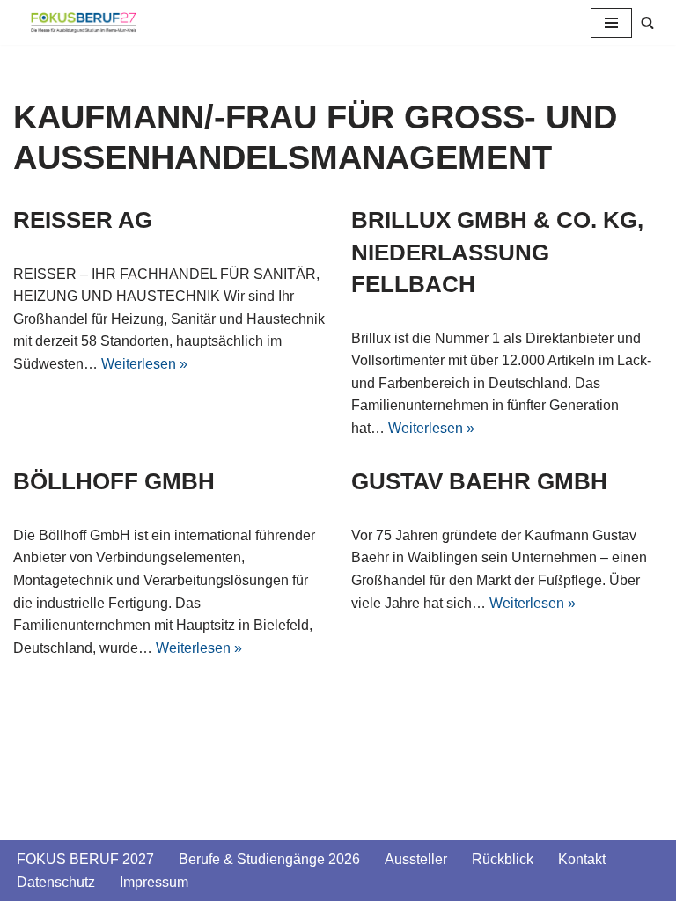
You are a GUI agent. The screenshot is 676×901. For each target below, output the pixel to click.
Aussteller (416, 859)
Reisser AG (82, 220)
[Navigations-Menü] (611, 23)
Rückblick (502, 859)
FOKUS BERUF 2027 (85, 859)
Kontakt (582, 859)
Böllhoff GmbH (114, 481)
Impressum (154, 882)
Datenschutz (56, 882)
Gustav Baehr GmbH (479, 481)
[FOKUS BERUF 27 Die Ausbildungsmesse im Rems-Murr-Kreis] (83, 22)
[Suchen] (647, 22)
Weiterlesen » (144, 363)
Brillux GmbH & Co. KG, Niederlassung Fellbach (497, 252)
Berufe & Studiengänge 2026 (269, 859)
